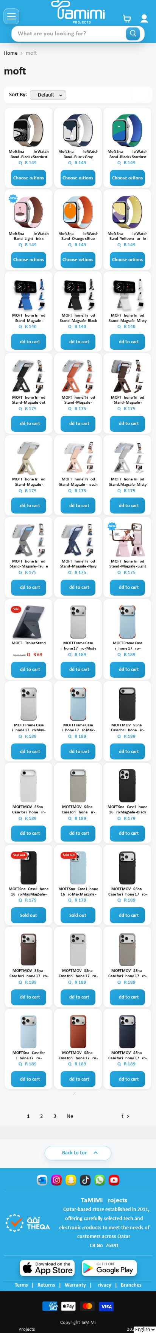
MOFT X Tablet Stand (29, 643)
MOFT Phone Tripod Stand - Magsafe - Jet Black (28, 401)
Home (10, 53)
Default (46, 95)
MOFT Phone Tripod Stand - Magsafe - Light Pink (127, 564)
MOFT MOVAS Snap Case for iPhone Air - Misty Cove (28, 810)
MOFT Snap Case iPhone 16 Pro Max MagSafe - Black (29, 892)
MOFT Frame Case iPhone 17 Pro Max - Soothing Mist (78, 728)
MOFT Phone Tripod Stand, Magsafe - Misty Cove (128, 482)
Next (96, 1116)
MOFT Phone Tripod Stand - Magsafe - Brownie (127, 401)
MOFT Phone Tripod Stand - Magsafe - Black (78, 318)
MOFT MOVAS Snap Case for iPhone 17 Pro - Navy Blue (127, 1056)
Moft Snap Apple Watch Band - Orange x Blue (78, 236)
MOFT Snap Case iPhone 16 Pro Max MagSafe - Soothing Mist (78, 892)
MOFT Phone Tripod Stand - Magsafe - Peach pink (78, 482)
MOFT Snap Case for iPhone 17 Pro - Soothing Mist (28, 1056)
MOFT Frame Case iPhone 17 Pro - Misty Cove (78, 646)
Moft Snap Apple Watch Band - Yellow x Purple (128, 236)
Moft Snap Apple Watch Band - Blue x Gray (78, 154)
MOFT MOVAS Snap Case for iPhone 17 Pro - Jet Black (127, 892)
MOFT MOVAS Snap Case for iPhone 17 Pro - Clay (78, 1056)
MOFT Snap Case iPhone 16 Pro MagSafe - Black (128, 810)
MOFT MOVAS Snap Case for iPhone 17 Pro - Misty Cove (78, 974)
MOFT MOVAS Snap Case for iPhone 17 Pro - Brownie (28, 974)
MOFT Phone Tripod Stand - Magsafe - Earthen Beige (28, 482)
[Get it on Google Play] (109, 1268)
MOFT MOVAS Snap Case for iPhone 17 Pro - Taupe (127, 974)
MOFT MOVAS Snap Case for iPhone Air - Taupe (78, 810)
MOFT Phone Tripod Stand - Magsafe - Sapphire (28, 318)
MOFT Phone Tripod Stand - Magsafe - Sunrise (78, 401)
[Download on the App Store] (47, 1268)
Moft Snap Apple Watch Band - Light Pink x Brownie (29, 237)
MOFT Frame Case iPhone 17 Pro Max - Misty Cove (28, 728)
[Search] (133, 34)
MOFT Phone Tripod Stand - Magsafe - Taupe (29, 564)
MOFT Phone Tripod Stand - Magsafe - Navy (78, 564)
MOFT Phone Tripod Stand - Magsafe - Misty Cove (128, 318)
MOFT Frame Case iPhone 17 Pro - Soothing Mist (128, 646)
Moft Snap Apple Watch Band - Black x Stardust (29, 154)
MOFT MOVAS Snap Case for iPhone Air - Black (127, 728)
